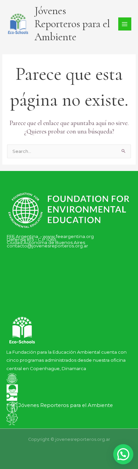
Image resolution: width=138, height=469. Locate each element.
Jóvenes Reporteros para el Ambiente (72, 24)
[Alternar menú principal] (124, 24)
